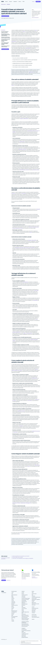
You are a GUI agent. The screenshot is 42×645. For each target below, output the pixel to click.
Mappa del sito (34, 602)
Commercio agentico (25, 594)
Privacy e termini (34, 598)
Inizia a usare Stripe (5, 49)
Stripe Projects (24, 636)
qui (19, 533)
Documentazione (24, 629)
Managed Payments (14, 610)
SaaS (22, 606)
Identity (12, 606)
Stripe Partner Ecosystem (25, 625)
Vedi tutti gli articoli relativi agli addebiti (5, 558)
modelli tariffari (22, 141)
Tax (12, 618)
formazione (21, 425)
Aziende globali (24, 600)
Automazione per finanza (25, 599)
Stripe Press (33, 611)
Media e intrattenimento (25, 615)
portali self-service (35, 169)
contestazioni (35, 300)
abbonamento (34, 378)
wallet (24, 333)
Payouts (12, 614)
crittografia (38, 209)
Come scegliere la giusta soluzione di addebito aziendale (5, 43)
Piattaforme (23, 605)
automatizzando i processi (24, 169)
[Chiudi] (40, 641)
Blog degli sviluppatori (25, 637)
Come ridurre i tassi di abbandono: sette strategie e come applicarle (22, 558)
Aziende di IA (23, 607)
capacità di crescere (21, 410)
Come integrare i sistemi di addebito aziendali (5, 46)
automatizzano (25, 281)
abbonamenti (13, 41)
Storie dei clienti (34, 593)
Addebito (8, 4)
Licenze (33, 601)
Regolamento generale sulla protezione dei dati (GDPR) (25, 247)
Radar (12, 615)
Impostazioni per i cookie (35, 603)
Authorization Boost (14, 594)
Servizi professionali (24, 617)
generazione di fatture (16, 502)
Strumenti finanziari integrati (26, 598)
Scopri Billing (24, 578)
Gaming (23, 610)
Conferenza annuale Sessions (36, 597)
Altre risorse (3, 4)
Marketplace (23, 602)
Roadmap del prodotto (35, 608)
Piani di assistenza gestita (35, 617)
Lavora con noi (34, 609)
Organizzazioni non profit (25, 616)
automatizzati (28, 48)
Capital (12, 597)
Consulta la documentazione (34, 577)
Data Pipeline (13, 602)
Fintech (23, 609)
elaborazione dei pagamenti (26, 502)
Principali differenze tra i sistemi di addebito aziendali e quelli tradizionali (5, 34)
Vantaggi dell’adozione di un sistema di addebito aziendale (5, 40)
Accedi (33, 1)
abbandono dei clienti (22, 149)
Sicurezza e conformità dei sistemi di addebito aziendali (5, 37)
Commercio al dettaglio (25, 619)
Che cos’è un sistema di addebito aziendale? (4, 32)
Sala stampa (33, 610)
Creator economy (24, 608)
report (28, 466)
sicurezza (13, 193)
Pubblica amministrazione (25, 618)
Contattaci (37, 1)
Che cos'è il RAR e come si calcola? (17, 557)
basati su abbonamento (24, 118)
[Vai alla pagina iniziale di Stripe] (2, 591)
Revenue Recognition (14, 616)
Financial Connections (14, 605)
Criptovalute (13, 601)
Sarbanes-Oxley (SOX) (32, 240)
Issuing (12, 608)
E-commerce (23, 597)
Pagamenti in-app (24, 601)
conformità (24, 193)
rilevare (30, 232)
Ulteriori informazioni (35, 17)
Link (12, 609)
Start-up (23, 593)
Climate (12, 599)
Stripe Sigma (13, 617)
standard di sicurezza (35, 431)
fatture (24, 31)
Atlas (12, 593)
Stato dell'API (23, 632)
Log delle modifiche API (25, 633)
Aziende (23, 592)
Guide (33, 592)
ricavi (36, 30)
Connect (12, 600)
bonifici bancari (29, 333)
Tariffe (23, 1)
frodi (16, 307)
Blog (32, 594)
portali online (36, 290)
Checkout (12, 598)
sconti (36, 319)
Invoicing (12, 607)
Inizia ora (3, 580)
